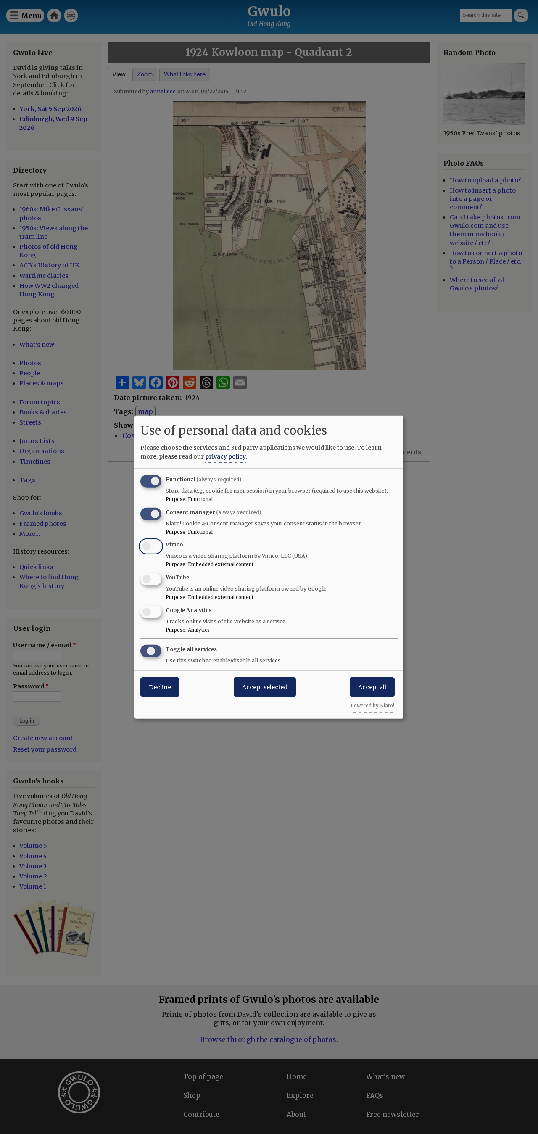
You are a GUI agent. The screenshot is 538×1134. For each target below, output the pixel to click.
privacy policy (225, 456)
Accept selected (264, 687)
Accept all (372, 687)
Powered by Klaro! (372, 705)
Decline (160, 687)
